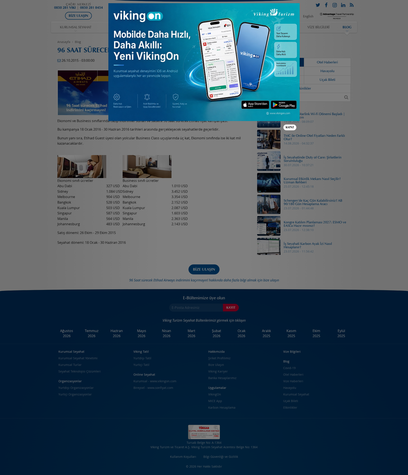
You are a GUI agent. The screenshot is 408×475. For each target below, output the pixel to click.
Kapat (290, 127)
